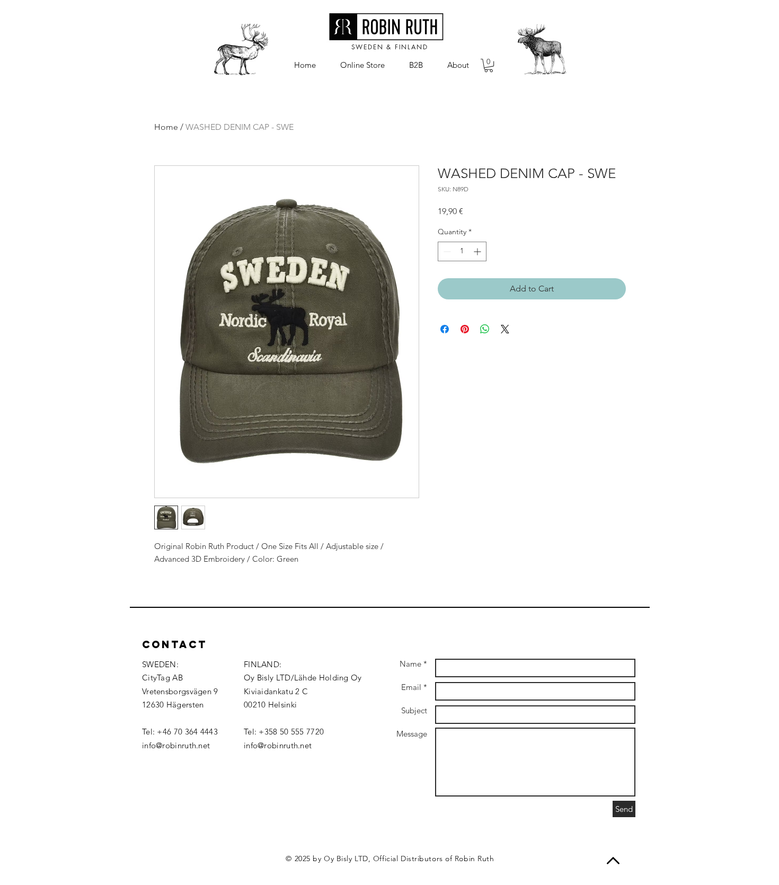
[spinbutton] (462, 251)
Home (166, 127)
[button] (489, 65)
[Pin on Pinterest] (464, 329)
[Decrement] (446, 251)
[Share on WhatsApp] (485, 329)
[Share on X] (505, 329)
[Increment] (478, 251)
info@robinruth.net (176, 745)
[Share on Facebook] (444, 329)
